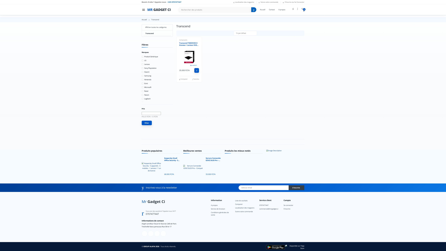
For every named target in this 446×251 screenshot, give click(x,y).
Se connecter (288, 205)
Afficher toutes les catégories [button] (156, 27)
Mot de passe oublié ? (436, 34)
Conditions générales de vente (220, 213)
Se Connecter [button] (299, 2)
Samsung (147, 76)
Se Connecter (424, 41)
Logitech (147, 99)
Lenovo (147, 64)
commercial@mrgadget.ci (268, 209)
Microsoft (147, 87)
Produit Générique (151, 57)
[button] (245, 33)
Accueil (262, 10)
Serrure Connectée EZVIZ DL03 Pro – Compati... (213, 159)
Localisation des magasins (244, 2)
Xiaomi (146, 72)
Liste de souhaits (241, 201)
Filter (147, 123)
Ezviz (146, 83)
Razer (146, 91)
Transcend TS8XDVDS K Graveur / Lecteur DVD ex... (188, 44)
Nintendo (147, 80)
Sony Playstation (150, 68)
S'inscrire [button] (288, 2)
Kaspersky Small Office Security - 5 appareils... (171, 159)
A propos (282, 10)
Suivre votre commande (269, 2)
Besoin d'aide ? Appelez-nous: (161, 2)
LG (145, 60)
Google (434, 57)
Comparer (239, 204)
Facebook (416, 57)
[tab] (179, 33)
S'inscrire (296, 188)
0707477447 (152, 213)
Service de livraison (218, 209)
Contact (272, 10)
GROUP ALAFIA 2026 (151, 246)
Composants (183, 40)
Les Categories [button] (9, 15)
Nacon (146, 95)
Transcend (149, 33)
